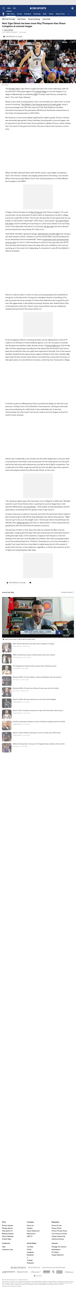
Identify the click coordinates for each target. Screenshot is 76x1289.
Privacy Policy (56, 1228)
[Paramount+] (35, 1271)
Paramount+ (31, 1234)
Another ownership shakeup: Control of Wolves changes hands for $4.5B (39, 722)
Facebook (30, 1255)
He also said (48, 226)
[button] (3, 8)
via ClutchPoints (29, 507)
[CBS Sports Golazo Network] (53, 1267)
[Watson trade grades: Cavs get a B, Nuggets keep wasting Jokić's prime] (6, 748)
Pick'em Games (7, 1226)
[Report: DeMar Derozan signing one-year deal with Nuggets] (6, 703)
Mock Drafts (46, 19)
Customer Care (7, 1250)
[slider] (38, 631)
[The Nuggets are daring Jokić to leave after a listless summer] (6, 670)
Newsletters (56, 1250)
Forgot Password (58, 1255)
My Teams (55, 1252)
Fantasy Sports (7, 1228)
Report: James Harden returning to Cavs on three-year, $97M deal (36, 733)
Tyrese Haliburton (53, 345)
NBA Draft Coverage (8, 19)
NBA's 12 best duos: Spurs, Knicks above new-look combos (34, 655)
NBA (35, 94)
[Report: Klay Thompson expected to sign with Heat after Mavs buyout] (6, 714)
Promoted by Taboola (66, 592)
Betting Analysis (7, 1234)
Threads (30, 1260)
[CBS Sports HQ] (34, 1267)
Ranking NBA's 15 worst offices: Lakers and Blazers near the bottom (37, 677)
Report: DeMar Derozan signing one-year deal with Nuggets (34, 699)
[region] (38, 617)
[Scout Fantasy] (69, 1272)
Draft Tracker (21, 19)
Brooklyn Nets (14, 89)
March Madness (7, 1236)
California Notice (58, 1237)
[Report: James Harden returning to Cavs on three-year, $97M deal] (6, 736)
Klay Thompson (36, 212)
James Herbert (8, 30)
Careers (29, 1228)
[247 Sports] (8, 1272)
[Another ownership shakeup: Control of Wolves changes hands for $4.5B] (6, 725)
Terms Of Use (56, 1226)
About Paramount (33, 1231)
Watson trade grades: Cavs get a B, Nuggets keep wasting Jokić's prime (39, 744)
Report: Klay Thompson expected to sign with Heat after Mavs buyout (38, 710)
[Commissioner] (48, 1271)
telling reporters (23, 523)
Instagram (30, 1252)
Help (3, 1247)
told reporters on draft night (49, 234)
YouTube (30, 1247)
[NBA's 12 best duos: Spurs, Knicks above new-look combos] (6, 659)
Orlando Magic (41, 91)
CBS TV (29, 1236)
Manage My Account (59, 1247)
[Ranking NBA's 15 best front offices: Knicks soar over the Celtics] (6, 692)
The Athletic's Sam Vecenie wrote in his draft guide (41, 104)
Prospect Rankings (34, 19)
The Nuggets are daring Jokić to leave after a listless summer (35, 666)
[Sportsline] (22, 1272)
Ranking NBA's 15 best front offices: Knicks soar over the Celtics (36, 688)
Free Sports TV (7, 1231)
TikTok (29, 1250)
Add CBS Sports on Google (14, 36)
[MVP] (59, 1271)
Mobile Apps (6, 1239)
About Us (30, 1226)
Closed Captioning (58, 1234)
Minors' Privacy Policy (59, 1231)
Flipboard (30, 1263)
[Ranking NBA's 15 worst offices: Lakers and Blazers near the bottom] (6, 681)
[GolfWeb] (38, 1276)
